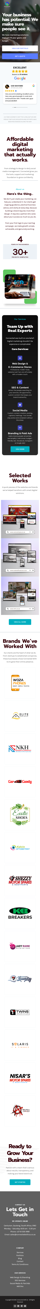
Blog (20, 1258)
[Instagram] (14, 1306)
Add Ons (20, 1286)
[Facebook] (18, 1306)
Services (20, 1252)
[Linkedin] (21, 1306)
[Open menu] (36, 4)
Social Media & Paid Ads (20, 1283)
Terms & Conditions (20, 1264)
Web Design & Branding (20, 1277)
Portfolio (20, 1255)
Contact (20, 1261)
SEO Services (20, 1280)
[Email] (25, 1306)
